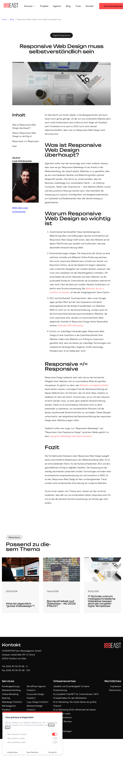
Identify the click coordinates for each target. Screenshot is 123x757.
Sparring (6, 698)
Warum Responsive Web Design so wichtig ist (24, 134)
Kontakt (89, 6)
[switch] (54, 734)
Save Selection (32, 752)
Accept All (52, 752)
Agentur (57, 6)
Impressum (115, 686)
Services (28, 6)
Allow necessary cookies (16, 734)
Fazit (14, 146)
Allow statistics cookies (16, 738)
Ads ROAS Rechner (62, 721)
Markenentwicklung (11, 690)
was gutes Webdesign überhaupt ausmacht (71, 436)
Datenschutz (115, 690)
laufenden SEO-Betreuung (70, 325)
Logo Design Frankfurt (37, 702)
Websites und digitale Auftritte (94, 385)
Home (4, 19)
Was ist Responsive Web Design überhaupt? (24, 126)
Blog (68, 6)
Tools (78, 6)
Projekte (44, 6)
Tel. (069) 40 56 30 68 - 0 (15, 666)
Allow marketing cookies (16, 742)
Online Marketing (10, 694)
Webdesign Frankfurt (12, 702)
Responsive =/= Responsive (25, 141)
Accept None (12, 752)
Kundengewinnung (10, 686)
